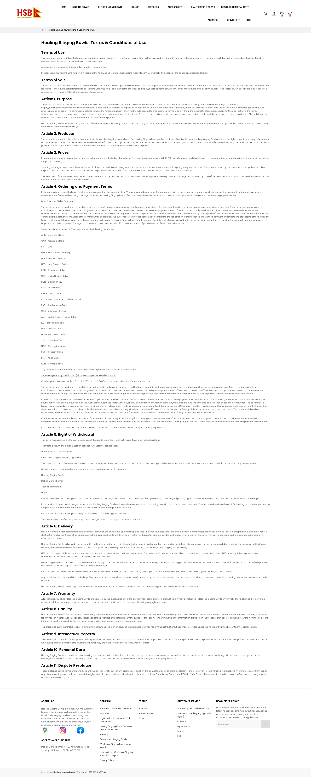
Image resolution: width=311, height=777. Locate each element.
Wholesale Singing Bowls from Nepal (115, 746)
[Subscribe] (265, 724)
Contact (181, 722)
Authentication (146, 713)
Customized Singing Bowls (113, 739)
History (142, 718)
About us (104, 713)
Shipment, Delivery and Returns (116, 709)
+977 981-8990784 (96, 772)
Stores (180, 731)
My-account (183, 726)
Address (142, 709)
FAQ (179, 736)
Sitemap (104, 734)
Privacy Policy (107, 760)
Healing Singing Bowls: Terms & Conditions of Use (116, 728)
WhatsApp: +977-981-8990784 (193, 709)
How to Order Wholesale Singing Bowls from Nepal (116, 754)
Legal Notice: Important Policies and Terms (116, 720)
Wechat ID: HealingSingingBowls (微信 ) (194, 715)
